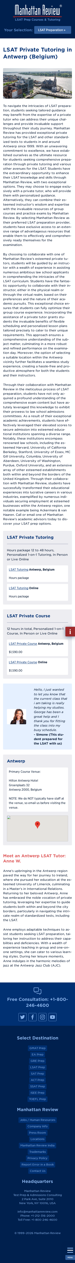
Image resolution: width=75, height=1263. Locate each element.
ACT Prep (37, 1080)
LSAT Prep (37, 1067)
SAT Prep (37, 1073)
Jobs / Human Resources (37, 1120)
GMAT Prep (37, 1048)
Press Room (37, 1132)
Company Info (38, 1126)
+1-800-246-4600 (44, 1219)
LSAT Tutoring (18, 569)
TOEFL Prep (37, 1099)
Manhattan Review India (37, 1145)
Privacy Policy (38, 1158)
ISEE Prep (37, 1092)
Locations (37, 1139)
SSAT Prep (37, 1086)
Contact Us (37, 1170)
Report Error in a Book (38, 1164)
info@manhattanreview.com (38, 1211)
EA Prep (37, 1054)
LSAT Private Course (23, 643)
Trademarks (37, 1151)
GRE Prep (37, 1060)
